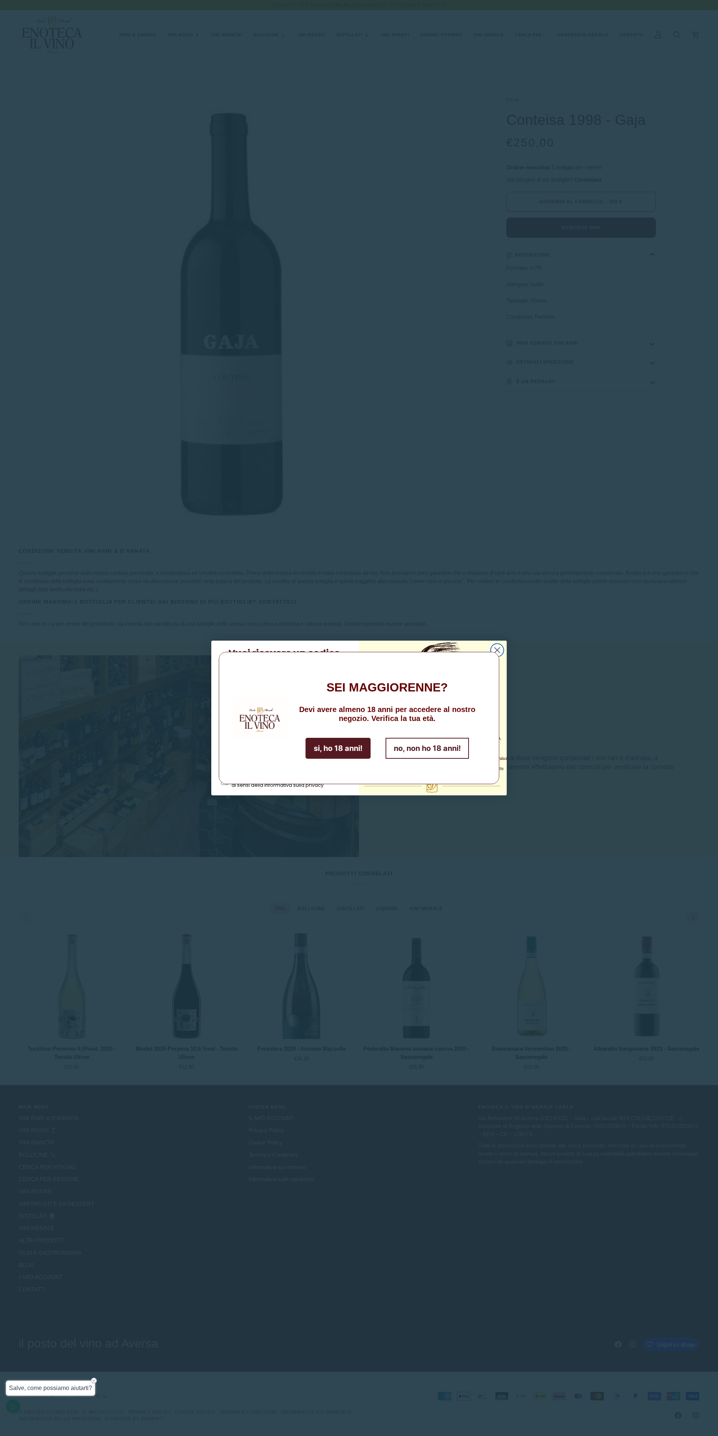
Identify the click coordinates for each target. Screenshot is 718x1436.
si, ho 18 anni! (338, 748)
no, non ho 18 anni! (427, 748)
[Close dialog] (497, 650)
